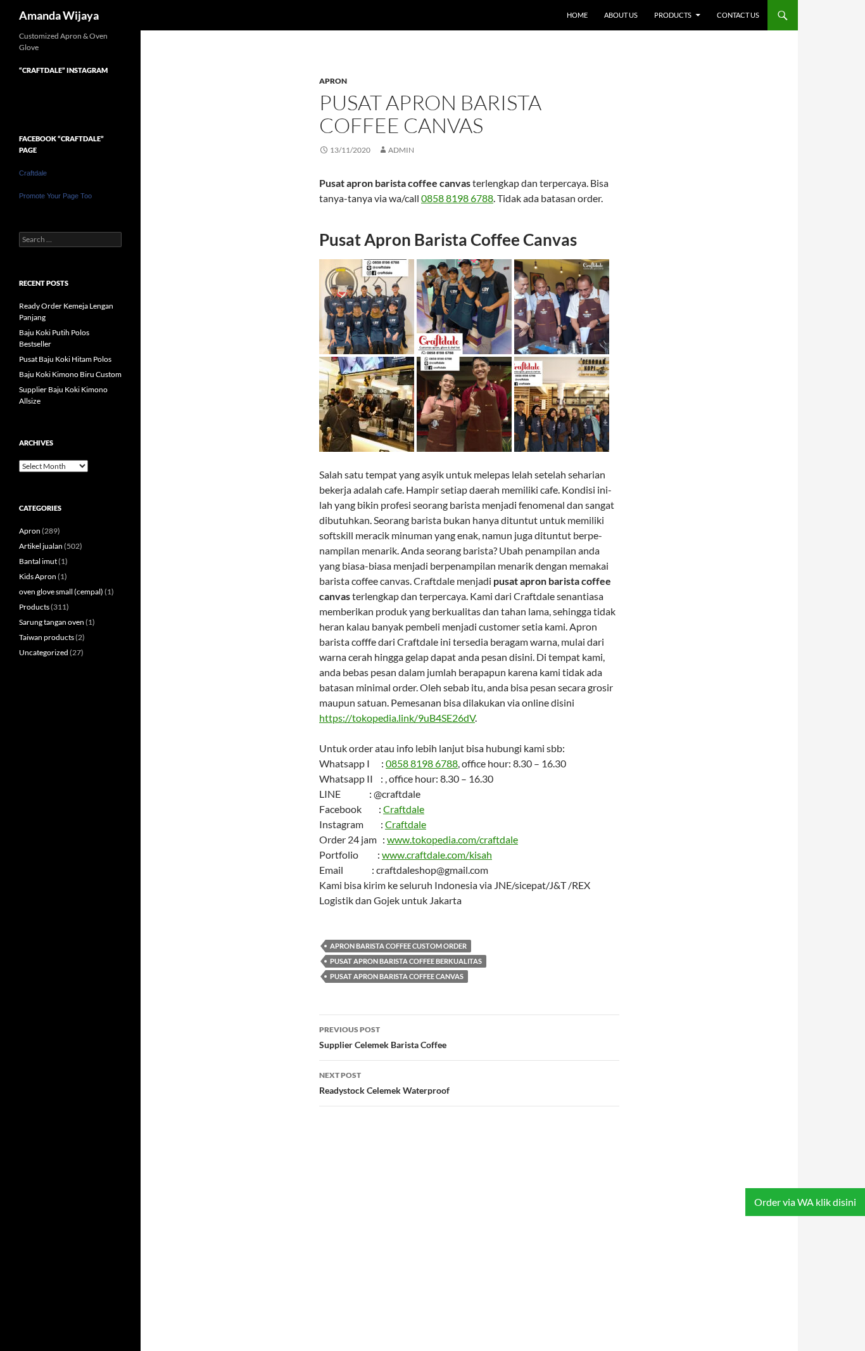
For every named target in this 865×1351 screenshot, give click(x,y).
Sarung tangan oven (51, 622)
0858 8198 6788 (457, 198)
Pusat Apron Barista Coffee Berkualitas (406, 961)
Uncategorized (43, 652)
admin (401, 150)
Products (672, 15)
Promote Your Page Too (55, 196)
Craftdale (403, 809)
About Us (621, 15)
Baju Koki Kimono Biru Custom (70, 374)
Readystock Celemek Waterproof (384, 1083)
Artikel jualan (41, 546)
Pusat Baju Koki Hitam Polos (65, 359)
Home (577, 15)
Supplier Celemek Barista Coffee (382, 1037)
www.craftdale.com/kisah (437, 854)
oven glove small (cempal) (61, 591)
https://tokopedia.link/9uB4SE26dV (397, 718)
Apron (333, 81)
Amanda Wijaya (59, 15)
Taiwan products (46, 637)
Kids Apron (37, 576)
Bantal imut (38, 561)
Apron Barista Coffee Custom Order (398, 946)
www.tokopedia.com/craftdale (452, 839)
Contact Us (738, 15)
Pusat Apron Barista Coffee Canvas (397, 976)
